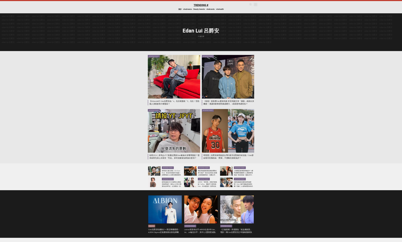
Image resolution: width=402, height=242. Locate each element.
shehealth (220, 9)
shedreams (187, 9)
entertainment (154, 56)
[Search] (250, 4)
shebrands (210, 9)
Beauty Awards (199, 9)
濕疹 (180, 9)
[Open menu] (255, 4)
